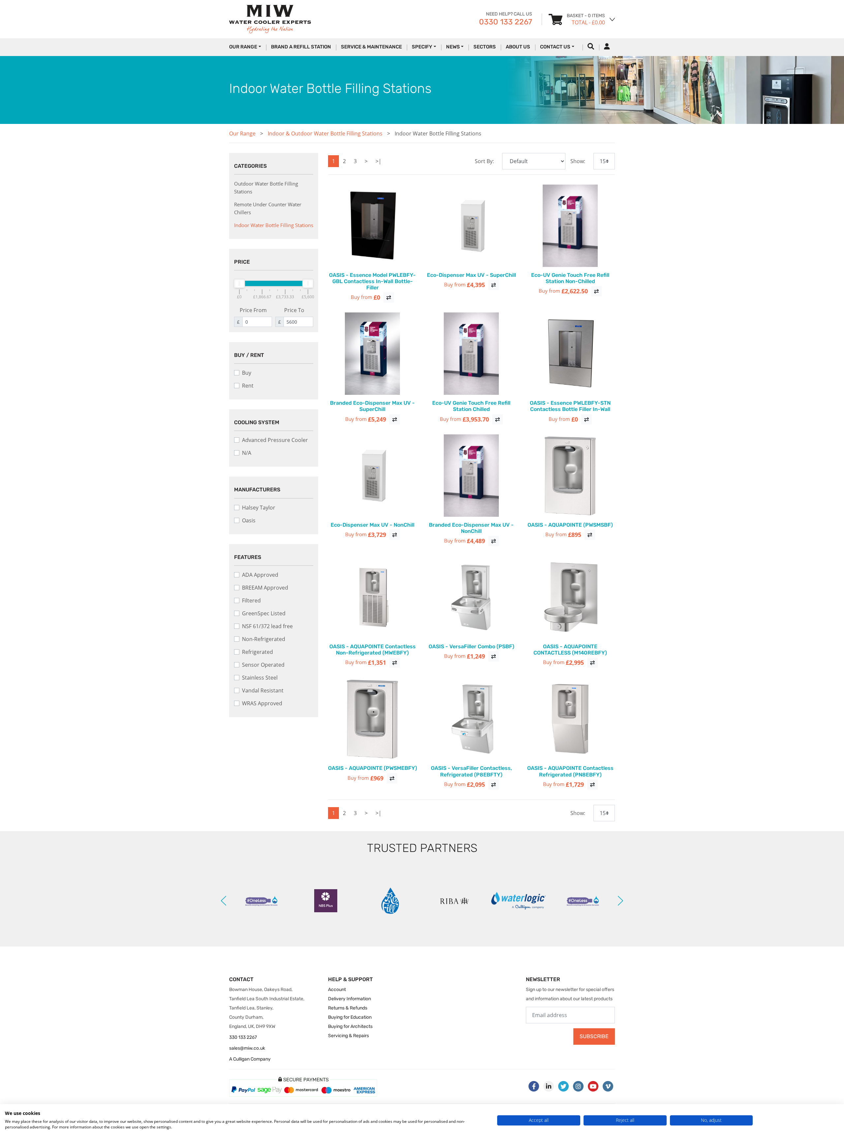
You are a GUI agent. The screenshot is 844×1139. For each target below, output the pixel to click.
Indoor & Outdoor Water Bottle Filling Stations (325, 133)
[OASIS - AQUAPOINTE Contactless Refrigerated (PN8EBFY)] (570, 719)
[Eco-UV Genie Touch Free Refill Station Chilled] (471, 353)
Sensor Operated (263, 664)
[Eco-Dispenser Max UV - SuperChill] (471, 226)
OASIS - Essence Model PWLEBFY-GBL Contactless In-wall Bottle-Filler (372, 281)
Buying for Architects (350, 1026)
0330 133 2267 (505, 21)
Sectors (484, 47)
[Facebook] (533, 1086)
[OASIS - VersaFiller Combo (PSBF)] (471, 597)
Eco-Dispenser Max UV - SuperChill (471, 275)
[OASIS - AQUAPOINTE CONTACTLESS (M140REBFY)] (570, 597)
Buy (246, 372)
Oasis (249, 520)
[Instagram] (578, 1086)
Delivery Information (349, 999)
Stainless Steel (260, 677)
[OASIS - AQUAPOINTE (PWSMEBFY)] (372, 719)
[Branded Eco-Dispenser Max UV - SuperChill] (372, 353)
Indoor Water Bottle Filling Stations (438, 133)
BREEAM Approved (265, 587)
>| (378, 161)
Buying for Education (350, 1017)
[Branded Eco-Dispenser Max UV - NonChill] (471, 475)
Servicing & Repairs (348, 1035)
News (453, 47)
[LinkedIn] (548, 1086)
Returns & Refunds (347, 1008)
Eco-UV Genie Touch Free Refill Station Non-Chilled (570, 278)
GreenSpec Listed (264, 613)
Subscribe (594, 1036)
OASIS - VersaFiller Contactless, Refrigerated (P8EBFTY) (471, 771)
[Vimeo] (608, 1086)
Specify (422, 47)
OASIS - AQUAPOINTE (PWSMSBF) (570, 525)
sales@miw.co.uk (247, 1048)
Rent (248, 385)
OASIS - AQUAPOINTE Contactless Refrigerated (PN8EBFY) (570, 771)
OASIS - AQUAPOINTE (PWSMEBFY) (372, 768)
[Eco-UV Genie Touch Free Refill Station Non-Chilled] (570, 226)
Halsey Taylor (258, 507)
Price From (253, 310)
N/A (246, 452)
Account (337, 989)
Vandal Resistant (263, 690)
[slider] (239, 283)
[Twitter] (563, 1086)
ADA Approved (260, 574)
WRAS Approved (262, 703)
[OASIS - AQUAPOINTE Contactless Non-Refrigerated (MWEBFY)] (372, 597)
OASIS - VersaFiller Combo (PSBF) (471, 646)
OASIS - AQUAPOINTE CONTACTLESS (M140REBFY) (570, 649)
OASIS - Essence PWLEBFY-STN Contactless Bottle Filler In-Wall (570, 406)
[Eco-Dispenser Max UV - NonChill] (372, 475)
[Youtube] (593, 1086)
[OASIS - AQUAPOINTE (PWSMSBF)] (570, 475)
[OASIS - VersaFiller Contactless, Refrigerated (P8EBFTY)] (471, 719)
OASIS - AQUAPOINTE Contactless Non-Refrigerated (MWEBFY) (372, 649)
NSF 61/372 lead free (267, 626)
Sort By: (484, 161)
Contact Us (555, 47)
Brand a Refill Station (301, 47)
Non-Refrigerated (263, 639)
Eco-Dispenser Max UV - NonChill (372, 525)
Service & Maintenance (371, 47)
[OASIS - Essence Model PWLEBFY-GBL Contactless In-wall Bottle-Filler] (372, 226)
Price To (294, 310)
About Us (518, 47)
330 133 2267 (243, 1037)
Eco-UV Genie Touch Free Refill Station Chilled (471, 406)
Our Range (242, 133)
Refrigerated (257, 652)
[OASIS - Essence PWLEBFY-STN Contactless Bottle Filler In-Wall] (570, 353)
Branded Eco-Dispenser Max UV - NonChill (471, 528)
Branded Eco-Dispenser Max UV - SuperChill (372, 406)
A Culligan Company (250, 1059)
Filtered (251, 600)
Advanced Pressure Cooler (275, 440)
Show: (577, 161)
